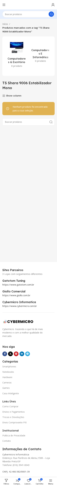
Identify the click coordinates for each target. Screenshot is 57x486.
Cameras (7, 382)
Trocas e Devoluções (13, 417)
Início (5, 23)
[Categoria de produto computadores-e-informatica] (40, 52)
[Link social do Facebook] (4, 353)
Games (6, 387)
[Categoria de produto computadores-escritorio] (17, 54)
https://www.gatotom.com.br (18, 284)
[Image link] (18, 321)
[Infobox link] (17, 281)
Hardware (7, 377)
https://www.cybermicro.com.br (19, 306)
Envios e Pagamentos (13, 411)
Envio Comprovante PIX (14, 422)
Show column (13, 95)
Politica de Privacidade (13, 435)
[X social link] (10, 353)
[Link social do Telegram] (27, 353)
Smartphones (9, 366)
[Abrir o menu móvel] (4, 5)
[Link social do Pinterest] (16, 353)
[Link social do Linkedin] (21, 353)
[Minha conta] (53, 5)
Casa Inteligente (10, 393)
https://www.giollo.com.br (16, 295)
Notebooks (8, 371)
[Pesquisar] (51, 14)
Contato (6, 440)
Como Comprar (10, 406)
